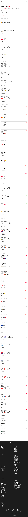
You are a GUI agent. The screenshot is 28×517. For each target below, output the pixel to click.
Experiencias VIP (3, 480)
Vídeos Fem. (2, 452)
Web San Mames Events (17, 489)
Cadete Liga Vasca (3, 466)
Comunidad (15, 451)
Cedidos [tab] (17, 8)
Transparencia (16, 459)
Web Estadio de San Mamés (17, 485)
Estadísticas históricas (17, 469)
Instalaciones (15, 457)
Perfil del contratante (17, 462)
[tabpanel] (14, 223)
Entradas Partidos (3, 479)
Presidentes (15, 470)
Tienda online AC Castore (4, 484)
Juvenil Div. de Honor (3, 464)
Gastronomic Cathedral (4, 492)
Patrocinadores (16, 458)
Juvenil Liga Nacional (3, 465)
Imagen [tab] (19, 8)
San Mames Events (3, 491)
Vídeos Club (2, 454)
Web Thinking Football (17, 491)
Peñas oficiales (16, 449)
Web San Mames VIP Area (17, 487)
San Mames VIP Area (3, 490)
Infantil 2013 (2, 471)
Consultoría (2, 501)
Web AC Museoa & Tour (17, 486)
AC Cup (2, 503)
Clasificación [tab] (9, 8)
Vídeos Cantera (3, 453)
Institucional (15, 454)
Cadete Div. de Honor (3, 467)
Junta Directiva (16, 456)
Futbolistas (15, 467)
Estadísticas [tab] (13, 8)
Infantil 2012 (2, 469)
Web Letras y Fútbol (16, 492)
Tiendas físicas (3, 485)
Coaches (2, 502)
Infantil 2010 (2, 470)
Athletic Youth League (3, 463)
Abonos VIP (15, 450)
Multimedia (2, 447)
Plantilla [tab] (2, 8)
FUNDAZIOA (15, 473)
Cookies (10, 513)
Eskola (2, 506)
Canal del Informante (16, 461)
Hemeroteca (2, 448)
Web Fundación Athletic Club (17, 490)
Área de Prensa (16, 460)
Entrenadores (16, 471)
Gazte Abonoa (16, 447)
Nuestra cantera (3, 495)
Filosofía (15, 455)
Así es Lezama (2, 496)
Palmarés (15, 466)
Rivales (15, 468)
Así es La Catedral (3, 488)
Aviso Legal (16, 513)
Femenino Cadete (3, 468)
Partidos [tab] (5, 8)
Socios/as (15, 446)
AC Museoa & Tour (3, 489)
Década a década (16, 465)
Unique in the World (16, 483)
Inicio (1, 3)
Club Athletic (15, 448)
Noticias (2, 446)
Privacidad (13, 513)
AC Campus (2, 504)
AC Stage (2, 505)
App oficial (15, 480)
